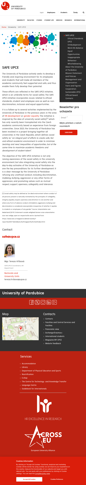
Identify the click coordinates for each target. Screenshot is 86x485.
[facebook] (31, 302)
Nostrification (27, 374)
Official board (71, 95)
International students (54, 336)
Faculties (30, 20)
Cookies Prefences (57, 479)
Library (25, 367)
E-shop (24, 378)
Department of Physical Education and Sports (41, 371)
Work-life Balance (75, 48)
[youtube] (54, 302)
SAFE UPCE (69, 35)
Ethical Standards (75, 39)
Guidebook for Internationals (34, 389)
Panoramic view (52, 329)
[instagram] (43, 302)
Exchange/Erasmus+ (53, 333)
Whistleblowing (74, 64)
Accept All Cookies (29, 479)
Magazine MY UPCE (53, 340)
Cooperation (70, 89)
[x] (37, 302)
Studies (39, 20)
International (79, 20)
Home (4, 27)
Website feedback (53, 344)
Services (59, 20)
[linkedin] (48, 302)
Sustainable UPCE (72, 92)
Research (68, 20)
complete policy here (42, 473)
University (21, 20)
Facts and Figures (73, 86)
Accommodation (29, 364)
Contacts (69, 98)
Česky (75, 12)
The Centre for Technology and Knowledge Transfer (44, 382)
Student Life (49, 20)
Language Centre (29, 385)
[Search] (83, 12)
